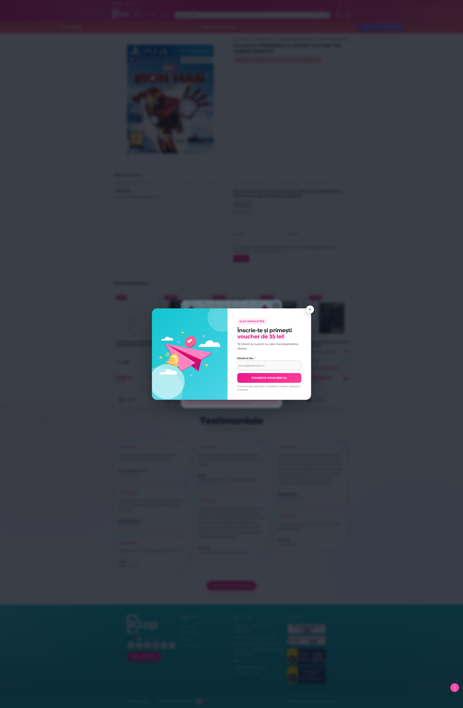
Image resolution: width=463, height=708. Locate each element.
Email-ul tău (246, 358)
